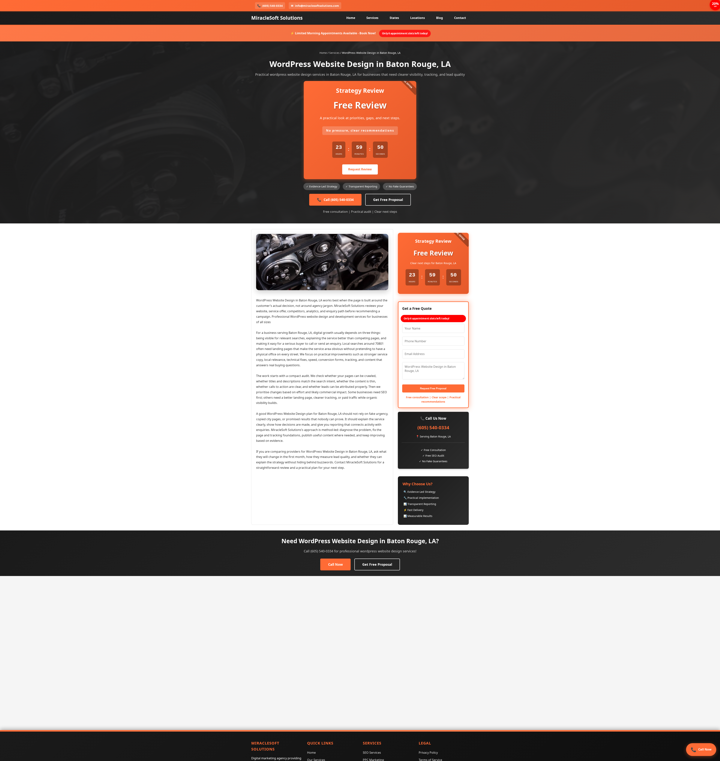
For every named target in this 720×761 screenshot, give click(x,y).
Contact (460, 18)
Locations (417, 18)
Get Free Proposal (388, 199)
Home (350, 18)
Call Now (335, 564)
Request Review (360, 169)
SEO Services (372, 753)
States (394, 18)
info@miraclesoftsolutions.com (315, 5)
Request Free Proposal (433, 388)
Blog (439, 18)
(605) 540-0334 (270, 5)
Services (372, 18)
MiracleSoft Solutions (277, 17)
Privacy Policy (428, 753)
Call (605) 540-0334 (335, 199)
